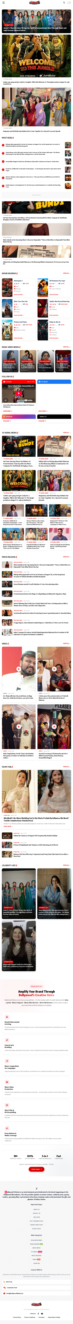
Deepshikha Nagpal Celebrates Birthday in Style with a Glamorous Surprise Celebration (32, 161)
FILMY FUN (36, 1263)
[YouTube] (42, 1313)
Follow (6, 421)
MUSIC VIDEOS (37, 1248)
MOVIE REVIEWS (34, 1244)
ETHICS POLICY (36, 1228)
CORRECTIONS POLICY (36, 1225)
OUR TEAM (36, 1217)
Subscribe (7, 411)
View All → (67, 273)
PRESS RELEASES (37, 1255)
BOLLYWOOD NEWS (36, 1240)
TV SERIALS (34, 1251)
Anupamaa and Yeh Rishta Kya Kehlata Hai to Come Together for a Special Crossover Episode (31, 131)
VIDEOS (35, 1259)
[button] (3, 2)
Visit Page (42, 411)
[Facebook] (38, 1313)
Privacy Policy (17, 1317)
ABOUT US (36, 1209)
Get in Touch (36, 1169)
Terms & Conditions (29, 1317)
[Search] (64, 2)
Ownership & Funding (54, 1317)
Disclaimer (42, 1317)
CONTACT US (36, 1213)
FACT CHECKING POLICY (36, 1221)
